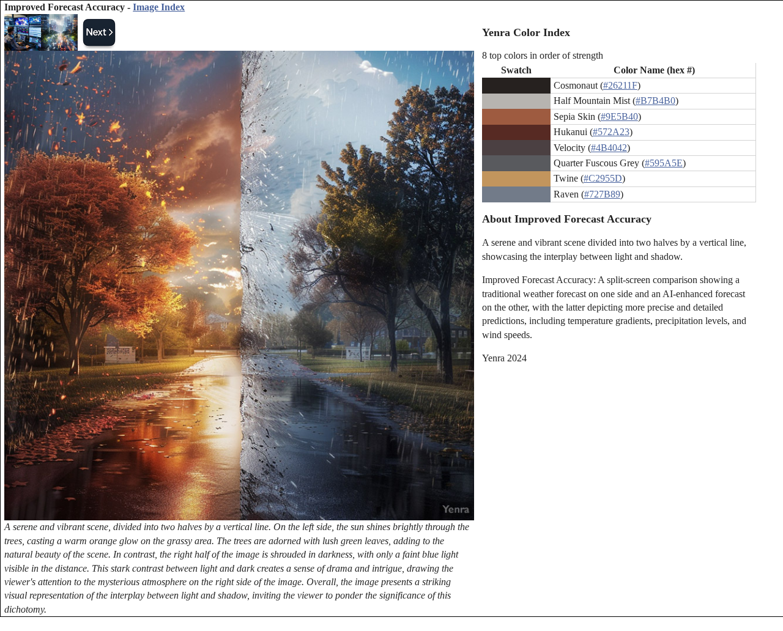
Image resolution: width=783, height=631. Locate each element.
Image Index (159, 7)
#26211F (620, 85)
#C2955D (603, 178)
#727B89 (602, 194)
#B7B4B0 (655, 100)
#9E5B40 (619, 116)
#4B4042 (609, 147)
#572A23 (611, 132)
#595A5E (664, 163)
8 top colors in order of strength (542, 55)
